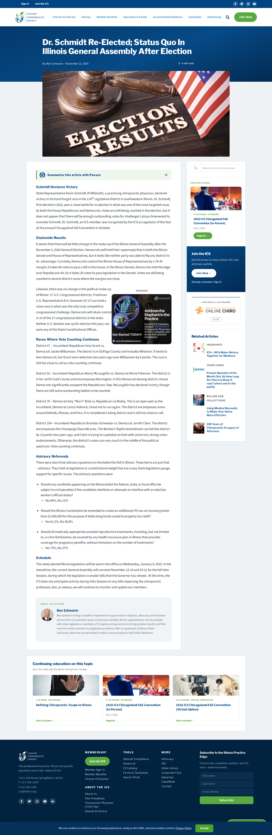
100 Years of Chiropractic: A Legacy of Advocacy (223, 427)
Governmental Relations (167, 17)
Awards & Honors (96, 811)
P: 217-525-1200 (28, 782)
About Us (91, 794)
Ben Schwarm (67, 610)
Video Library (169, 768)
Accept (204, 828)
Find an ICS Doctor (97, 779)
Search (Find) (131, 777)
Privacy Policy (183, 828)
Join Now (245, 17)
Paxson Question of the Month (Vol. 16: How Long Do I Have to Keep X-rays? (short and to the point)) (223, 379)
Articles (86, 17)
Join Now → (204, 273)
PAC (163, 764)
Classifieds (194, 17)
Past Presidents (95, 799)
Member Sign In (95, 770)
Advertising (214, 17)
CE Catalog (130, 768)
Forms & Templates (135, 773)
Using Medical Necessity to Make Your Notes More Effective (222, 412)
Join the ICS (42, 4)
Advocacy (167, 759)
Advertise (167, 777)
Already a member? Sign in (206, 282)
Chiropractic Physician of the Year (99, 805)
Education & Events (135, 17)
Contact (166, 786)
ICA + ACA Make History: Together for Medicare (223, 354)
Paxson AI (129, 764)
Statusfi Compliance (136, 759)
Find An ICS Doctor (64, 17)
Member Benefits (107, 17)
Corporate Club (171, 773)
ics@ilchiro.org (27, 791)
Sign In (25, 4)
